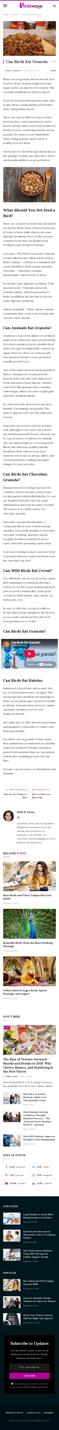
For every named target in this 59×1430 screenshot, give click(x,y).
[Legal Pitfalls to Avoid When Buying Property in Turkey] (11, 1219)
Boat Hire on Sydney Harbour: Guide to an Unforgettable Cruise (34, 1097)
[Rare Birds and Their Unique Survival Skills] (29, 876)
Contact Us (33, 1413)
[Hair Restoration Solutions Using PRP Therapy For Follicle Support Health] (11, 1255)
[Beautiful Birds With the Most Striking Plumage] (29, 924)
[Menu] (5, 5)
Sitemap (48, 1413)
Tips (7, 1028)
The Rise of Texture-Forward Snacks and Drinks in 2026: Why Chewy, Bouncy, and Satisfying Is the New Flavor (28, 1065)
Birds (53, 71)
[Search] (54, 5)
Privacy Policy (30, 1387)
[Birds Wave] (31, 6)
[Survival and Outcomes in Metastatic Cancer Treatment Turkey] (11, 1236)
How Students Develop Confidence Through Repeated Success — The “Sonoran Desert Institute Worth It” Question (37, 1118)
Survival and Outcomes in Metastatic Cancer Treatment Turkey (39, 1234)
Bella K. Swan (12, 71)
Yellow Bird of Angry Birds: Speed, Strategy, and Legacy (25, 992)
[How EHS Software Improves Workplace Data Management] (11, 1140)
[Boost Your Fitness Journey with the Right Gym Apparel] (11, 1319)
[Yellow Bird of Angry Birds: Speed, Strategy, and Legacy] (29, 971)
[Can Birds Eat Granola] (29, 38)
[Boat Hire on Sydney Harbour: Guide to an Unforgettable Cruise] (11, 1098)
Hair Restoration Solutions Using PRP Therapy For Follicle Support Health (37, 1253)
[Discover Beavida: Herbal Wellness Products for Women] (11, 1302)
